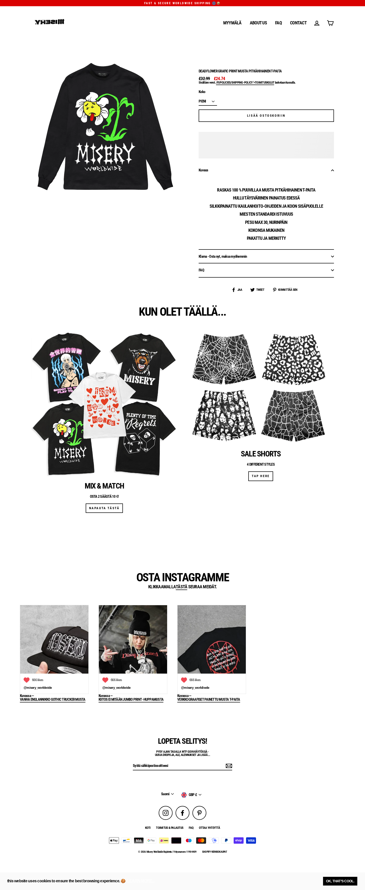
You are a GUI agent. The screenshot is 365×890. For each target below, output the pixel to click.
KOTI (147, 828)
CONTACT (298, 22)
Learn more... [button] (141, 881)
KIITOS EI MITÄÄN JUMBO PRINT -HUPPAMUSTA (131, 700)
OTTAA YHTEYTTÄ (209, 828)
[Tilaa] (228, 765)
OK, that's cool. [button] (340, 881)
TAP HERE (261, 476)
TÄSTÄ (181, 587)
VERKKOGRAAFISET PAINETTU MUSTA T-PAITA (208, 700)
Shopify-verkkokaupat (214, 851)
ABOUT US (258, 22)
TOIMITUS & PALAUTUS (169, 828)
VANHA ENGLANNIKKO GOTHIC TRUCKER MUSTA (52, 700)
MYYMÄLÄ (232, 22)
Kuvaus (203, 170)
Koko (202, 92)
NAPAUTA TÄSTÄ (104, 508)
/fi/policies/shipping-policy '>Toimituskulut (245, 82)
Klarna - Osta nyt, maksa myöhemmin (223, 256)
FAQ (278, 22)
